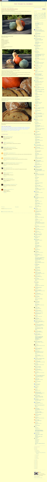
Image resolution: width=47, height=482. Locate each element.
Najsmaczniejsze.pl (37, 213)
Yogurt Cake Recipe (37, 134)
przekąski (35, 17)
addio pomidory (37, 239)
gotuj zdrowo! (37, 101)
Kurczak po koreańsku (37, 108)
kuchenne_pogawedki (38, 67)
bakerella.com (37, 51)
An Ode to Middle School (38, 27)
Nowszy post (3, 206)
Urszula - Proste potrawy (7, 184)
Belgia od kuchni (37, 301)
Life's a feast (36, 344)
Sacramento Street (37, 136)
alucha (4, 178)
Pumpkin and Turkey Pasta (38, 123)
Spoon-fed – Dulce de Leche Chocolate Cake (40, 226)
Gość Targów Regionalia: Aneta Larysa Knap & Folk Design (39, 409)
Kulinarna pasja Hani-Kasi (38, 348)
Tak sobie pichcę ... (37, 245)
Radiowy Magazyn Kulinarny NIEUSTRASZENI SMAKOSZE (39, 430)
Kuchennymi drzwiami (6, 128)
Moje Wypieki (37, 153)
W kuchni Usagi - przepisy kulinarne (39, 128)
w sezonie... (36, 315)
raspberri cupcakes (37, 333)
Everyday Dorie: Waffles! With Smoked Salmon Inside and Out (39, 259)
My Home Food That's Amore (39, 320)
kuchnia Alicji (37, 105)
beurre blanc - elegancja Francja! (38, 316)
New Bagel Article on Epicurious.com (39, 412)
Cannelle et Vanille (37, 221)
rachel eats (36, 208)
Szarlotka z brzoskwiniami (38, 129)
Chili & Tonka (37, 191)
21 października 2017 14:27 (10, 189)
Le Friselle (36, 132)
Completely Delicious (38, 33)
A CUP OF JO (37, 27)
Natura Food (36, 406)
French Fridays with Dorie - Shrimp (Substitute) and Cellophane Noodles (39, 396)
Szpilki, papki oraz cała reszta (39, 312)
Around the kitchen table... (38, 287)
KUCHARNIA (37, 251)
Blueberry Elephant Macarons (38, 334)
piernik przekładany (37, 211)
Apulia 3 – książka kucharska (38, 359)
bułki (42, 13)
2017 (35, 449)
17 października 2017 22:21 (9, 172)
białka (34, 13)
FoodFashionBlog (37, 142)
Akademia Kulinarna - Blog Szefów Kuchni (39, 90)
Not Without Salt (37, 96)
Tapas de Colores (37, 350)
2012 (35, 464)
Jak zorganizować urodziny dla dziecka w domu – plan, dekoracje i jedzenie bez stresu (40, 31)
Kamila (5, 172)
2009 (35, 468)
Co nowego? (36, 68)
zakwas (35, 19)
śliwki (45, 17)
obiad (45, 16)
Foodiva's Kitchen (37, 395)
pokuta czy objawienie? (37, 249)
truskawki (38, 18)
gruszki (39, 15)
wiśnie (45, 18)
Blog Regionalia (37, 408)
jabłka (41, 15)
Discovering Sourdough (38, 150)
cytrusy (39, 14)
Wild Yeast (36, 216)
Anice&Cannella (37, 131)
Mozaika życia (37, 231)
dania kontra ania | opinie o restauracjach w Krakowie (38, 169)
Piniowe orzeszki (37, 86)
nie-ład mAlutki (19, 128)
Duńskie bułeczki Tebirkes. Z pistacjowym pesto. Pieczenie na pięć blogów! (39, 393)
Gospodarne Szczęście (38, 310)
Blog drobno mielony (38, 369)
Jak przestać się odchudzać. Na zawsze (39, 229)
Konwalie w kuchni (24, 127)
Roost (36, 426)
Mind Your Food (37, 433)
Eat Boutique (36, 188)
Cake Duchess (37, 122)
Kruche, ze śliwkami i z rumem (38, 276)
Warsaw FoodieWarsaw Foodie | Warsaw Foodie (39, 23)
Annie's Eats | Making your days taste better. (40, 443)
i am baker (36, 219)
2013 (35, 463)
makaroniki (35, 16)
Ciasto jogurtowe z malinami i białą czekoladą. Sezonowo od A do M (39, 39)
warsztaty (40, 18)
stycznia (37, 458)
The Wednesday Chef (37, 110)
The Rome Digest (37, 139)
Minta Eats (36, 119)
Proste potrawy (12, 129)
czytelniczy (36, 173)
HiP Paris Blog (37, 58)
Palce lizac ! (36, 422)
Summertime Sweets (37, 52)
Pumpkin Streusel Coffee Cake (38, 164)
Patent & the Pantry (37, 125)
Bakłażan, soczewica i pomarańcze (39, 186)
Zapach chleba (37, 318)
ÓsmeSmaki (36, 442)
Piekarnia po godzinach (38, 414)
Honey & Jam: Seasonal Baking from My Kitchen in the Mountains (39, 325)
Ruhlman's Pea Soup (37, 99)
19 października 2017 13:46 (9, 178)
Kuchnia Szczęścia (37, 236)
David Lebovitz (37, 61)
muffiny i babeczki (41, 16)
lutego (37, 457)
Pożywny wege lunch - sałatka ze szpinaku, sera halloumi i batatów (39, 273)
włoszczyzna (36, 248)
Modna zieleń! (36, 237)
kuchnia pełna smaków (38, 160)
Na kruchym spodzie (37, 361)
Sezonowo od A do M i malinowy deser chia (40, 36)
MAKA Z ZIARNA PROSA (38, 420)
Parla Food (36, 65)
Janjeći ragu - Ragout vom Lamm (38, 203)
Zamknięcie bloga (37, 183)
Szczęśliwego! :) (37, 282)
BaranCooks (36, 427)
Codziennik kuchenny (10, 127)
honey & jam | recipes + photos (39, 324)
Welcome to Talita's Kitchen (38, 298)
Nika (4, 167)
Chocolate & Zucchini (38, 134)
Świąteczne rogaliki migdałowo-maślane (39, 87)
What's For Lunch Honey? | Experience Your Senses (38, 74)
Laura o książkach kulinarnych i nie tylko (39, 405)
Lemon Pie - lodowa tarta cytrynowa (39, 252)
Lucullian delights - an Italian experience (39, 435)
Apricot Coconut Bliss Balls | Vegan (39, 75)
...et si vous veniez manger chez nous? (40, 375)
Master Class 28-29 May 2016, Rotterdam (39, 262)
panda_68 (5, 142)
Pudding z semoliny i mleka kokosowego (39, 113)
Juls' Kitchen (36, 80)
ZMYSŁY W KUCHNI (38, 272)
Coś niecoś (36, 180)
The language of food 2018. (38, 209)
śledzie (43, 17)
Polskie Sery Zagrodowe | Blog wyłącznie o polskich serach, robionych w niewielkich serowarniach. (39, 337)
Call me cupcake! (37, 254)
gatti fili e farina (37, 378)
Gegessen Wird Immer (37, 267)
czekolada (42, 14)
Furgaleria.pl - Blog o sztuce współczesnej (38, 437)
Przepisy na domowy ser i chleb (19, 129)
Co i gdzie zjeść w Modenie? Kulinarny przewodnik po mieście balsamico (39, 78)
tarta (34, 18)
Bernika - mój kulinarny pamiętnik (39, 107)
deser (45, 14)
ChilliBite (36, 93)
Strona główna (17, 206)
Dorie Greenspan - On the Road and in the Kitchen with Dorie (39, 258)
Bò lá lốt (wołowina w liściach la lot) (39, 294)
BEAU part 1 (36, 299)
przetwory (38, 17)
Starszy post (30, 206)
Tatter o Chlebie (37, 419)
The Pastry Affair (37, 163)
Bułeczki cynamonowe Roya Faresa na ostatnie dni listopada (39, 161)
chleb (45, 13)
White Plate (36, 363)
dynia (38, 15)
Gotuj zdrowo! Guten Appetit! (17, 127)
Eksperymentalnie (37, 425)
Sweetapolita (36, 194)
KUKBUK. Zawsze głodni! (38, 29)
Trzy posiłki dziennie (37, 293)
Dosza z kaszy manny (37, 296)
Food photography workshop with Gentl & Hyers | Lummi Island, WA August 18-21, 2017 (39, 223)
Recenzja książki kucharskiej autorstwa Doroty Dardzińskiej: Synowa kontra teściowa (39, 352)
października (37, 451)
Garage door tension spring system (39, 140)
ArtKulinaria (37, 284)
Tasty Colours (37, 371)
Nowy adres (36, 178)
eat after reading (37, 307)
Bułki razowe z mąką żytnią (38, 367)
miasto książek (37, 177)
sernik (41, 17)
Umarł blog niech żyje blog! (38, 308)
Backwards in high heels (38, 331)
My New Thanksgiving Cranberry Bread (39, 217)
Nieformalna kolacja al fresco (38, 423)
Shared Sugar (37, 200)
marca (36, 456)
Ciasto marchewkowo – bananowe (39, 192)
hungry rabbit (37, 225)
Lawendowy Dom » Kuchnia (38, 115)
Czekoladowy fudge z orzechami (38, 94)
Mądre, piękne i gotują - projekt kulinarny (39, 285)
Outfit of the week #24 (37, 142)
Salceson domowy (37, 243)
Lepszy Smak (37, 386)
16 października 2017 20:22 (9, 136)
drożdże (35, 15)
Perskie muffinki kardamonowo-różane (39, 145)
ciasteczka (35, 14)
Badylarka (5, 189)
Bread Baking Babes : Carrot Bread (39, 379)
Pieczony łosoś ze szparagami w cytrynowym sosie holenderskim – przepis (39, 91)
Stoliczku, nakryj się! (37, 275)
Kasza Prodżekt (37, 296)
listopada (37, 450)
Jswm (40, 472)
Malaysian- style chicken (37, 270)
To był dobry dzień (37, 384)
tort (35, 18)
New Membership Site (37, 151)
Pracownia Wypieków (38, 381)
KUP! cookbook (37, 304)
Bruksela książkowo (37, 302)
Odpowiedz (5, 139)
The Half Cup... (37, 440)
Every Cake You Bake (38, 144)
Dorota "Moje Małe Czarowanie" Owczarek (9, 162)
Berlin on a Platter (37, 267)
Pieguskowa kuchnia (7, 129)
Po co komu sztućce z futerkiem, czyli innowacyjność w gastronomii (39, 158)
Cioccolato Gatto (37, 432)
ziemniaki (37, 19)
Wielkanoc (42, 18)
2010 (35, 467)
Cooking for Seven (37, 428)
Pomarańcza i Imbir (37, 185)
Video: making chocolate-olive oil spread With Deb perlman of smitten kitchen (39, 63)
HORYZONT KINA (37, 167)
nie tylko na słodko (23, 4)
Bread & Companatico (38, 261)
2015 (35, 461)
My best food (36, 417)
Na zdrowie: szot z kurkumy (38, 234)
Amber (4, 136)
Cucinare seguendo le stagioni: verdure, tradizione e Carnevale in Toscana (39, 82)
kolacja (45, 15)
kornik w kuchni (37, 205)
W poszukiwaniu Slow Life (7, 157)
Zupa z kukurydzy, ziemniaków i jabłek (39, 364)
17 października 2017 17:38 (18, 162)
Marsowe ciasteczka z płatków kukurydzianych (38, 246)
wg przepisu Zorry (11, 13)
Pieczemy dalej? (37, 415)
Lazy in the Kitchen (37, 402)
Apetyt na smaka (3, 127)
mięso (37, 16)
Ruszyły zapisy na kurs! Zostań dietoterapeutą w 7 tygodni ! (38, 103)
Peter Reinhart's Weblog (38, 411)
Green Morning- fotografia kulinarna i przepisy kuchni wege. (40, 54)
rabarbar (40, 17)
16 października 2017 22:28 (12, 147)
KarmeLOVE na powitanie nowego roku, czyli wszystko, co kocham (39, 400)
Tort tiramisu (36, 265)
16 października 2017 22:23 (9, 142)
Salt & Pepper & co (37, 269)
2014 (35, 462)
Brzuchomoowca (37, 439)
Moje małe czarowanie (13, 128)
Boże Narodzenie (38, 13)
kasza (42, 15)
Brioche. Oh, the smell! (37, 390)
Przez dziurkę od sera (37, 339)
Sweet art (36, 389)
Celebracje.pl (37, 398)
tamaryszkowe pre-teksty (38, 166)
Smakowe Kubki (37, 242)
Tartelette (36, 438)
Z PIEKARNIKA (37, 264)
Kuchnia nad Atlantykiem (38, 113)
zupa (39, 19)
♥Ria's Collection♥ (37, 147)
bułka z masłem (37, 228)
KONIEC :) (36, 387)
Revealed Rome (37, 278)
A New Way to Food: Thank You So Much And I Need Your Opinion (40, 189)
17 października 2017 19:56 (8, 167)
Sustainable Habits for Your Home (39, 137)
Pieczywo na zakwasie (38, 366)
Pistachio (36, 70)
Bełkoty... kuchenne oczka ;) (38, 341)
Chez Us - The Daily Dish (38, 84)
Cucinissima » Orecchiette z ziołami (39, 358)
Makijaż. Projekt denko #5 (38, 313)
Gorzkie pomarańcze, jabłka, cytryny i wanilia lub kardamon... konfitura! (39, 376)
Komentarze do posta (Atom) (8, 208)
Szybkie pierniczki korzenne (38, 214)
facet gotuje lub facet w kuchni (39, 327)
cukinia (37, 14)
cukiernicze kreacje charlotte (39, 182)
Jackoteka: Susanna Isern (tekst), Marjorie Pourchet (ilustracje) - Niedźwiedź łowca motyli (39, 175)
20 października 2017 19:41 (13, 184)
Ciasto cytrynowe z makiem (38, 206)
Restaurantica (37, 77)
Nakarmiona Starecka (38, 45)
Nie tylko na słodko (24, 128)
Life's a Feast (36, 196)
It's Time (36, 111)
